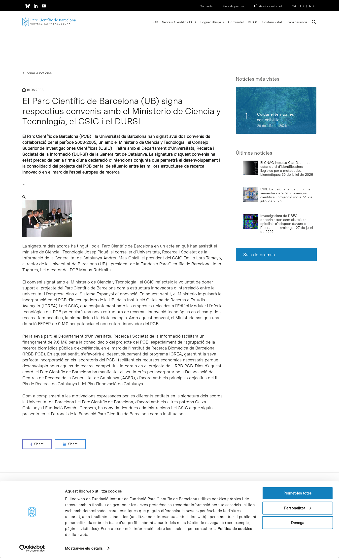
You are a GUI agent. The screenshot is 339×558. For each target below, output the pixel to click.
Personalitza (294, 508)
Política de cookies (235, 528)
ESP (302, 6)
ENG (310, 6)
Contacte (206, 6)
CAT (295, 6)
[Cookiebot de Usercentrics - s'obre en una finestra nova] (32, 548)
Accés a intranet (270, 6)
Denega (297, 523)
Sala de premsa (233, 6)
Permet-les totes (298, 493)
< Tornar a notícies (37, 73)
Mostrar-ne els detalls (84, 548)
